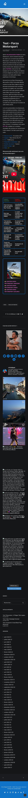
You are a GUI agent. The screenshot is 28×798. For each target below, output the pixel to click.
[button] (24, 4)
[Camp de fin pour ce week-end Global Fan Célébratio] (14, 549)
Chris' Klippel (6, 50)
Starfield (8, 69)
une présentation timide (13, 54)
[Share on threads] (10, 314)
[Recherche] (14, 602)
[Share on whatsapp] (16, 314)
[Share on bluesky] (18, 314)
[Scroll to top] (25, 795)
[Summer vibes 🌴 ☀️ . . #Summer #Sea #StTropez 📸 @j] (14, 457)
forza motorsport (12, 304)
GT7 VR (5, 126)
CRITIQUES (19, 49)
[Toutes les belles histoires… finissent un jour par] (14, 503)
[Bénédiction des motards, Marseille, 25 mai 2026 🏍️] (14, 526)
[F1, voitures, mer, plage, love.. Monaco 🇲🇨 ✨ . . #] (14, 411)
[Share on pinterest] (12, 314)
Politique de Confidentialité (14, 788)
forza (5, 304)
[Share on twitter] (8, 314)
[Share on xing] (20, 314)
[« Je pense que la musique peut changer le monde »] (14, 572)
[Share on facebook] (6, 314)
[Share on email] (22, 314)
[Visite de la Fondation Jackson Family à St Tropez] (14, 434)
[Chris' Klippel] (5, 4)
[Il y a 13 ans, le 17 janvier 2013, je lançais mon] (14, 480)
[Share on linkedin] (14, 314)
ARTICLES (15, 49)
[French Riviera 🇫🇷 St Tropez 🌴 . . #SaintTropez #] (14, 388)
